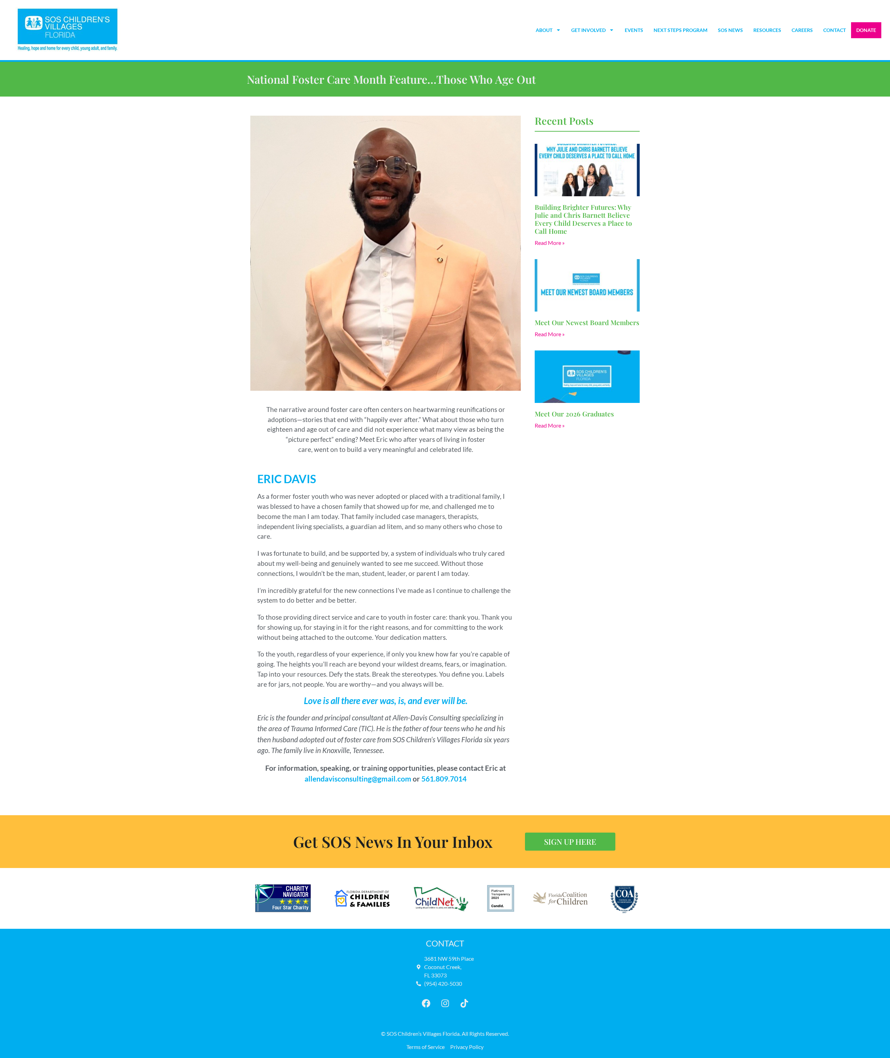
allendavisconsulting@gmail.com (358, 778)
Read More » (550, 242)
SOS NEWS (730, 30)
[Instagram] (445, 1003)
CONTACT (834, 30)
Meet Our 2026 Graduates (574, 413)
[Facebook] (426, 1003)
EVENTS (634, 30)
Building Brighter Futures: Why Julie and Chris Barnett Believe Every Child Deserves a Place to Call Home (583, 218)
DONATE (866, 30)
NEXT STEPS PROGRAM (680, 30)
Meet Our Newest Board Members (587, 322)
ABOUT (544, 30)
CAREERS (802, 30)
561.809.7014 (444, 778)
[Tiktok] (464, 1003)
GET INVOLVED (588, 30)
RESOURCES (767, 30)
